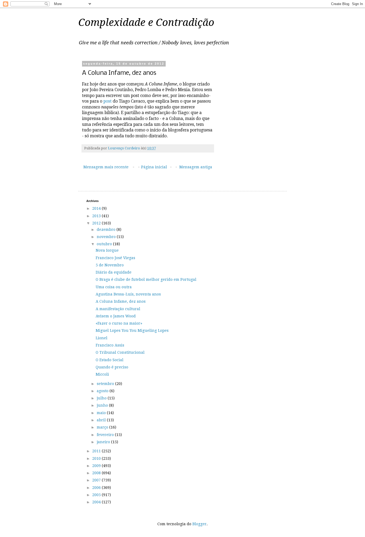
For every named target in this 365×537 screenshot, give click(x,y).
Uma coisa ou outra (114, 287)
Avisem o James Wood (116, 316)
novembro (107, 237)
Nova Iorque (107, 250)
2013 (97, 216)
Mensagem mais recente (106, 167)
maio (102, 413)
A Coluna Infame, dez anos (121, 301)
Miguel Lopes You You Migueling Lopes (132, 330)
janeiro (104, 442)
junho (103, 405)
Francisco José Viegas (115, 258)
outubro (105, 244)
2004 (97, 502)
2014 (97, 208)
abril (102, 420)
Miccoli (102, 374)
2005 (97, 495)
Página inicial (154, 167)
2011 (97, 451)
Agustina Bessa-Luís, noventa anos (128, 294)
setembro (106, 384)
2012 (97, 223)
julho (102, 398)
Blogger (199, 524)
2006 (97, 487)
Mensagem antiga (195, 167)
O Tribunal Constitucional (120, 352)
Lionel (101, 338)
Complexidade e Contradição (146, 22)
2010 (97, 458)
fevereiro (106, 435)
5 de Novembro (110, 265)
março (103, 427)
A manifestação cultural (118, 309)
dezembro (107, 229)
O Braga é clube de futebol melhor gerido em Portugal (146, 279)
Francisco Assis (110, 345)
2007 (97, 480)
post (107, 101)
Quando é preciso (112, 367)
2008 (97, 473)
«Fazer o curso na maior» (119, 323)
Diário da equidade (113, 272)
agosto (103, 391)
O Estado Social (109, 360)
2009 (97, 466)
